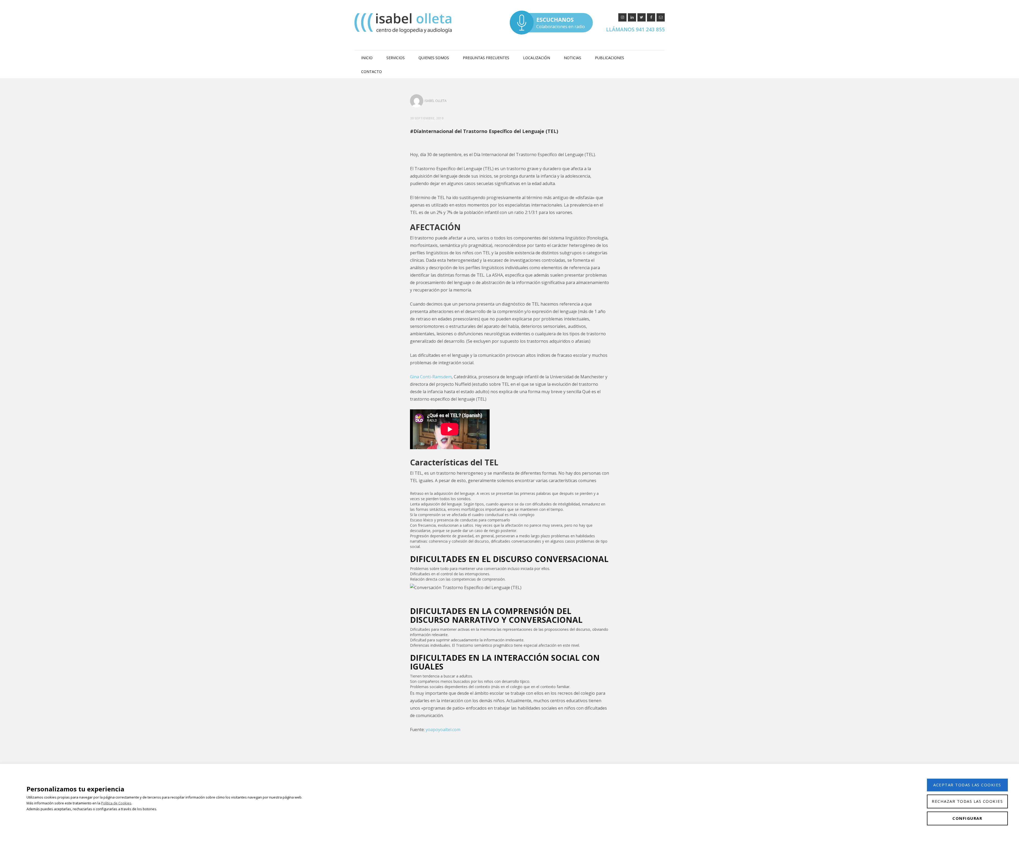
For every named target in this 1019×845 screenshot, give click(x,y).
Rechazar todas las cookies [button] (967, 801)
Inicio (367, 57)
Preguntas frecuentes (486, 57)
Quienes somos (433, 57)
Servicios (395, 57)
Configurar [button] (967, 818)
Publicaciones (609, 57)
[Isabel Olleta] (404, 22)
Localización (536, 57)
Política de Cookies (116, 803)
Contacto (371, 71)
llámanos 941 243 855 (635, 29)
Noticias (572, 57)
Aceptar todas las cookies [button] (967, 784)
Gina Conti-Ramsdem (431, 377)
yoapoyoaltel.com (443, 729)
